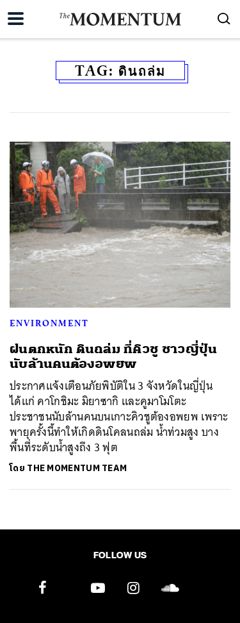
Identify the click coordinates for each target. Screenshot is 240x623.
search (224, 18)
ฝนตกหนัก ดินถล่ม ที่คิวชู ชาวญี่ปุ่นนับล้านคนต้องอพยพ (114, 356)
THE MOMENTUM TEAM (77, 468)
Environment (49, 323)
